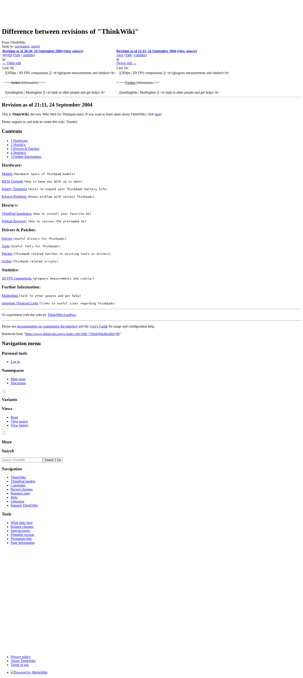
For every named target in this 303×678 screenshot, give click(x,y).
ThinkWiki (18, 477)
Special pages (20, 531)
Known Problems (14, 196)
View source (19, 421)
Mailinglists (10, 296)
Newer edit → (126, 63)
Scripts (6, 261)
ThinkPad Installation (17, 213)
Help (14, 497)
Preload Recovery (14, 221)
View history (20, 425)
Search (8, 451)
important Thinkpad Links (20, 303)
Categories (18, 485)
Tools (6, 246)
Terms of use (20, 665)
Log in (15, 362)
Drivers (7, 238)
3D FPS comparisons (17, 278)
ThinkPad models (23, 481)
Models (7, 174)
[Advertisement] (82, 12)
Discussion (18, 383)
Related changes (22, 527)
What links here (22, 523)
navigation (22, 46)
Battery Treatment (14, 189)
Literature (17, 501)
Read (14, 417)
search (35, 46)
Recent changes (22, 489)
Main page (18, 379)
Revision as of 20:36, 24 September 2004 (32, 51)
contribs (28, 55)
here (158, 114)
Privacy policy (21, 657)
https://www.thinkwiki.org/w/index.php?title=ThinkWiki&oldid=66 (72, 334)
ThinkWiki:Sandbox (61, 315)
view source (73, 51)
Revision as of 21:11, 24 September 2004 (146, 51)
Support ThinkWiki (24, 505)
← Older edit (11, 63)
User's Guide (99, 326)
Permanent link (21, 539)
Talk (17, 55)
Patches (7, 254)
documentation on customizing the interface (47, 326)
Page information (23, 543)
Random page (20, 493)
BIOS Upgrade (12, 181)
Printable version (22, 535)
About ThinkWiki (23, 661)
